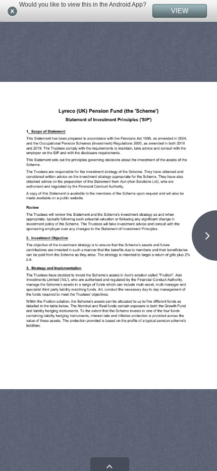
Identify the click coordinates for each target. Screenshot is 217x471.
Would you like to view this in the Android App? (82, 4)
